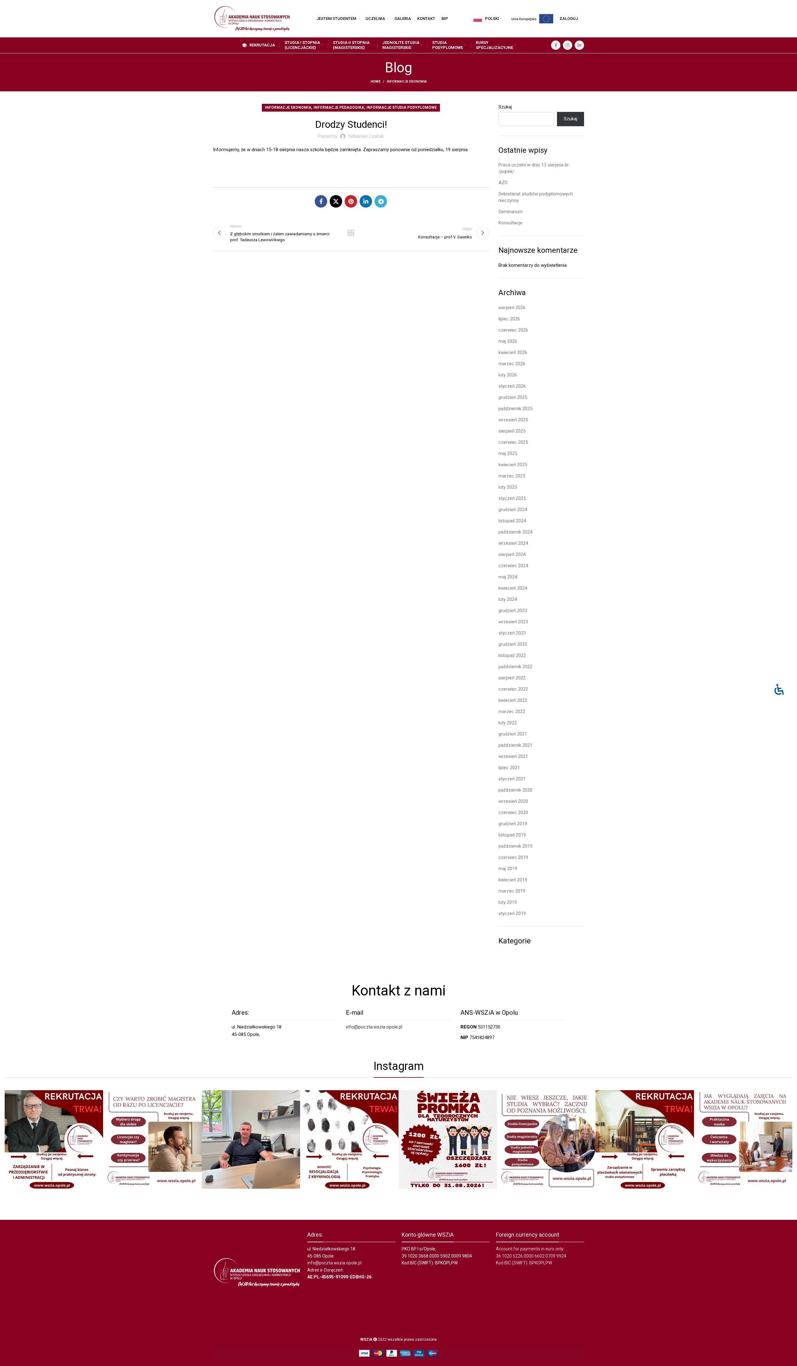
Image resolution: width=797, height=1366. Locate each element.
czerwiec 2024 (513, 565)
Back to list (351, 233)
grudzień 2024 (512, 509)
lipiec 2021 (509, 767)
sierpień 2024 (512, 554)
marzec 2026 (511, 364)
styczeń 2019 (512, 913)
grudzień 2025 (512, 397)
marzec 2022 (511, 711)
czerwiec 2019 (513, 857)
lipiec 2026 (509, 319)
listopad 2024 (512, 521)
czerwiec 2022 (513, 689)
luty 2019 (507, 902)
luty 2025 (507, 487)
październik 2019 (515, 846)
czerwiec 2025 (513, 442)
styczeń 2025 (512, 498)
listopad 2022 (512, 655)
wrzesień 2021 (513, 756)
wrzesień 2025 (513, 420)
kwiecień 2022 (512, 700)
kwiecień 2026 (512, 352)
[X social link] (336, 201)
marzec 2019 (511, 891)
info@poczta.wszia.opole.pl (374, 1027)
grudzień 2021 (512, 734)
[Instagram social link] (567, 45)
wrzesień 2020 (513, 801)
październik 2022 (515, 666)
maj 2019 (507, 868)
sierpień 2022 (512, 678)
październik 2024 (515, 532)
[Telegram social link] (381, 201)
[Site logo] (252, 18)
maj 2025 (507, 453)
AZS (502, 182)
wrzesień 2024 (513, 543)
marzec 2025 (511, 476)
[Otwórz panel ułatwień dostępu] (779, 689)
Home (375, 81)
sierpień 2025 (512, 431)
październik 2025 (515, 408)
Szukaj (505, 107)
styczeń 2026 (512, 386)
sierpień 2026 (512, 307)
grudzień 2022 (512, 644)
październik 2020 (515, 790)
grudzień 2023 (512, 610)
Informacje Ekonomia (407, 81)
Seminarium (510, 211)
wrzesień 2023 (513, 622)
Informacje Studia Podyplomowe (401, 107)
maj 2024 (507, 577)
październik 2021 (515, 745)
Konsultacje (510, 223)
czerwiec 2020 (513, 812)
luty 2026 (507, 375)
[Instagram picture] (54, 1139)
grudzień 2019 (512, 824)
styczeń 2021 (512, 779)
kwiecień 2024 (512, 588)
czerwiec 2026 (513, 330)
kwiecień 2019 (512, 880)
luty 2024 (507, 599)
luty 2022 (507, 723)
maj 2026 (507, 341)
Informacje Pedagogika (339, 107)
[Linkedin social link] (579, 45)
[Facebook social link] (555, 45)
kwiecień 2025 (512, 464)
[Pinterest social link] (351, 201)
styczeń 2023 (512, 633)
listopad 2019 (512, 835)
